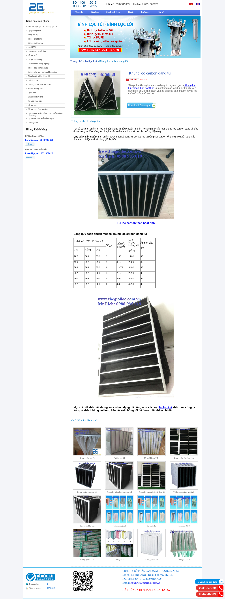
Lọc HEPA (32, 47)
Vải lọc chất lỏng (35, 39)
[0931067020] (220, 589)
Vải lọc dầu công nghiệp (38, 68)
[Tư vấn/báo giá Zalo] (220, 583)
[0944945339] (220, 596)
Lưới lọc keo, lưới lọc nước (40, 84)
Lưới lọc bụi (33, 123)
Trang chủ (76, 61)
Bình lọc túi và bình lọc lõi (39, 76)
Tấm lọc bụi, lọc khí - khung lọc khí (42, 26)
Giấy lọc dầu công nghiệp (38, 64)
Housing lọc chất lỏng (37, 51)
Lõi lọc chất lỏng (35, 60)
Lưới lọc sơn (33, 80)
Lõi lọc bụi (32, 105)
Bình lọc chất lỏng (35, 97)
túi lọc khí (165, 407)
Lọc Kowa (32, 93)
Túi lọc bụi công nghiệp (37, 109)
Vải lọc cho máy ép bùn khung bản (42, 72)
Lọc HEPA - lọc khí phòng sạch (41, 118)
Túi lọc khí (32, 55)
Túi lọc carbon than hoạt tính (136, 223)
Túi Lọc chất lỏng (35, 101)
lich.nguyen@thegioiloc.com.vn (144, 583)
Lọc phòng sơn (34, 31)
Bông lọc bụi (33, 35)
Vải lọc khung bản (35, 89)
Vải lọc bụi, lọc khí (35, 43)
